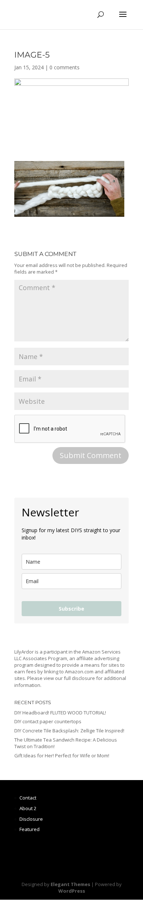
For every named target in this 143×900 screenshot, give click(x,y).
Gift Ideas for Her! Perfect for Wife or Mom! (61, 755)
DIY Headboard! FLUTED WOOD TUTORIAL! (60, 712)
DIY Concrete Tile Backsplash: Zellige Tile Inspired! (69, 730)
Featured (29, 829)
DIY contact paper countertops (47, 721)
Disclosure (31, 819)
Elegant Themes (70, 884)
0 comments (65, 67)
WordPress (71, 891)
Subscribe (71, 608)
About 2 (27, 808)
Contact (27, 797)
